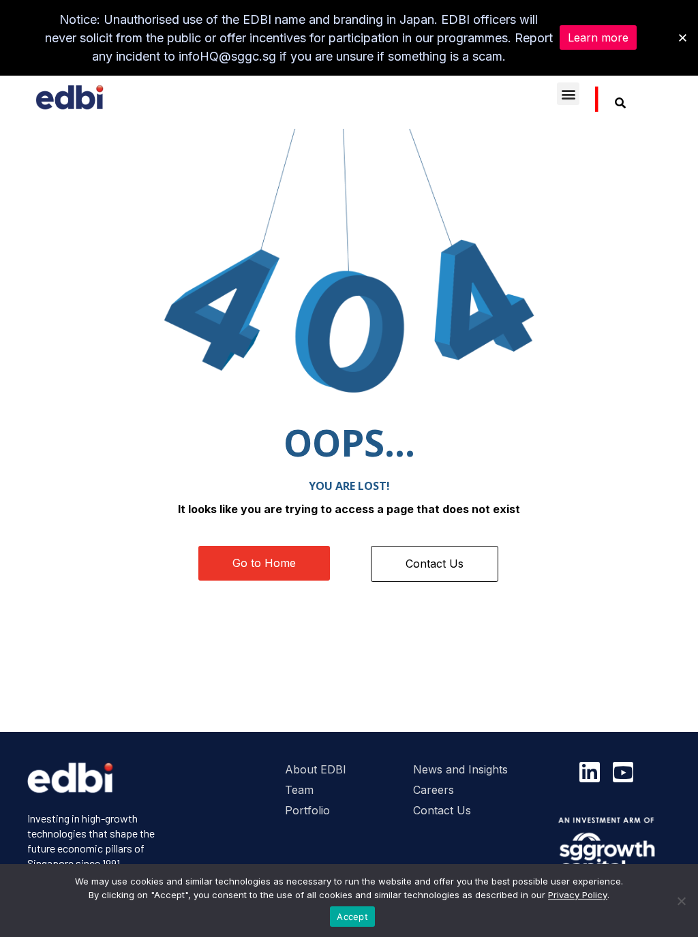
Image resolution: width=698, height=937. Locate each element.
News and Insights (460, 769)
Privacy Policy (577, 894)
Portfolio (307, 810)
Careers (433, 790)
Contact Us (442, 810)
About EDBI (315, 769)
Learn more (598, 37)
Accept (352, 916)
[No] (681, 901)
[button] (568, 93)
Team (299, 790)
